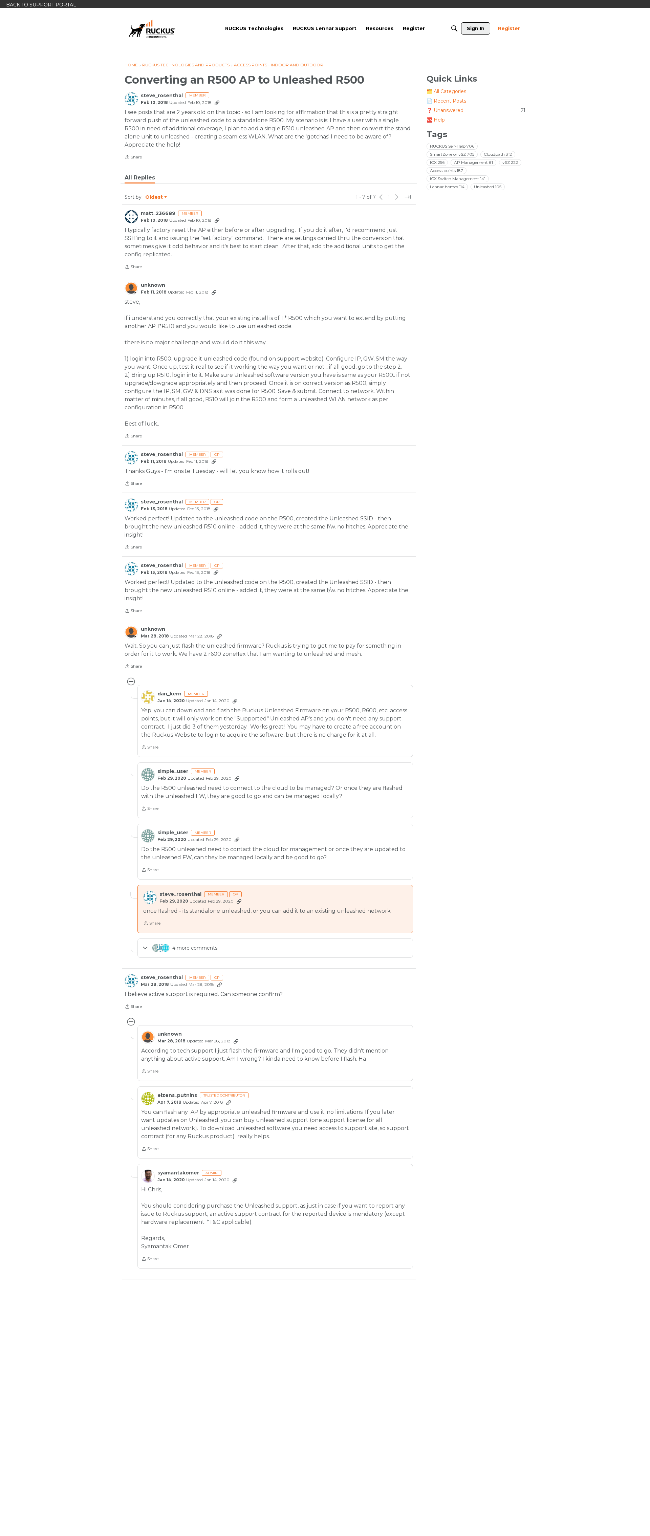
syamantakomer (178, 1173)
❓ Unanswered (476, 110)
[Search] (454, 28)
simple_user (172, 771)
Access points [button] (446, 170)
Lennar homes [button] (447, 186)
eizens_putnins (177, 1095)
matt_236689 (158, 213)
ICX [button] (437, 162)
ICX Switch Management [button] (457, 178)
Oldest (154, 197)
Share (133, 157)
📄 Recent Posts (446, 101)
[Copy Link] (217, 103)
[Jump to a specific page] (407, 197)
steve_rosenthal (162, 96)
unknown (153, 285)
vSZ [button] (510, 162)
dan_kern (169, 694)
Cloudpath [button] (498, 154)
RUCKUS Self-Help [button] (452, 146)
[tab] (140, 177)
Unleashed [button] (487, 186)
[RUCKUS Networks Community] (152, 28)
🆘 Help (436, 120)
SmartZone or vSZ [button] (452, 154)
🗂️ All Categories (446, 91)
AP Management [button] (473, 162)
